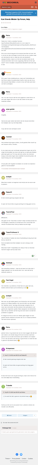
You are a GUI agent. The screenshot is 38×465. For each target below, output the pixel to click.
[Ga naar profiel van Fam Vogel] (3, 281)
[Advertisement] (19, 444)
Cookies (30, 458)
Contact (24, 458)
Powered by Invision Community (19, 462)
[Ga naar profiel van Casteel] (3, 138)
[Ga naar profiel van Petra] (3, 36)
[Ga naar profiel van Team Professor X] (3, 233)
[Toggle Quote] (4, 355)
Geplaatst (13, 37)
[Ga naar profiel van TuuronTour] (3, 213)
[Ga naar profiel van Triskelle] (3, 386)
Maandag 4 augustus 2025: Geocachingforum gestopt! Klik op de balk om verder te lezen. (19, 13)
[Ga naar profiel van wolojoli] (3, 178)
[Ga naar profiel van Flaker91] (3, 193)
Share (10, 415)
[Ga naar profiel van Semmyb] (3, 264)
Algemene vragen (17, 29)
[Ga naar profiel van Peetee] (3, 73)
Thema (7, 458)
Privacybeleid (16, 458)
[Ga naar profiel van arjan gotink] (3, 110)
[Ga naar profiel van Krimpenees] (3, 349)
